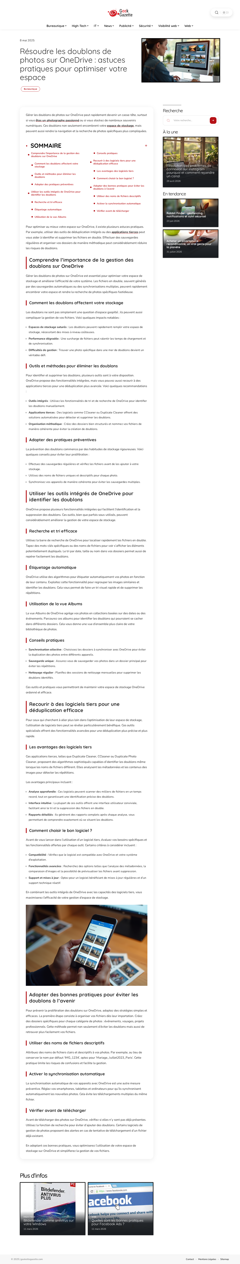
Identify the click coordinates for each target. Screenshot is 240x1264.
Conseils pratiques (107, 153)
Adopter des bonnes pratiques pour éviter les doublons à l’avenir (118, 187)
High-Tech (29, 1217)
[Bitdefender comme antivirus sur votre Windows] (52, 1209)
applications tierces (125, 232)
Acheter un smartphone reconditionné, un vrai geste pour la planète (189, 244)
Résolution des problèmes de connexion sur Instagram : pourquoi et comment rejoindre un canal (191, 170)
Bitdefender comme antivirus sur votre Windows (49, 1222)
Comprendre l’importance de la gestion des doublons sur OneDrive (55, 155)
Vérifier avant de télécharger (113, 211)
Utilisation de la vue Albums (50, 217)
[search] (216, 12)
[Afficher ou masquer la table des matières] (104, 145)
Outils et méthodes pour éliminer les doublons (55, 175)
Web (94, 1217)
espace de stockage (120, 126)
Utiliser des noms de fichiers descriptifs (119, 196)
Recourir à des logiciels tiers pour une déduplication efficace (114, 162)
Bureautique (30, 89)
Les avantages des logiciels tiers (115, 171)
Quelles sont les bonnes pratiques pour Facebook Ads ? (117, 1222)
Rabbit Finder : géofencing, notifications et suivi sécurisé (186, 214)
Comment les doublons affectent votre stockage (56, 165)
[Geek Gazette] (120, 12)
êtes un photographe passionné (57, 120)
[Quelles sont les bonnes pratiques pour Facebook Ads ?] (120, 1209)
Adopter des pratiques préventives (54, 184)
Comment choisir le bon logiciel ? (115, 178)
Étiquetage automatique (48, 209)
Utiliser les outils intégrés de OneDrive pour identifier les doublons (55, 193)
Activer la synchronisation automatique (119, 203)
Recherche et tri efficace (48, 202)
